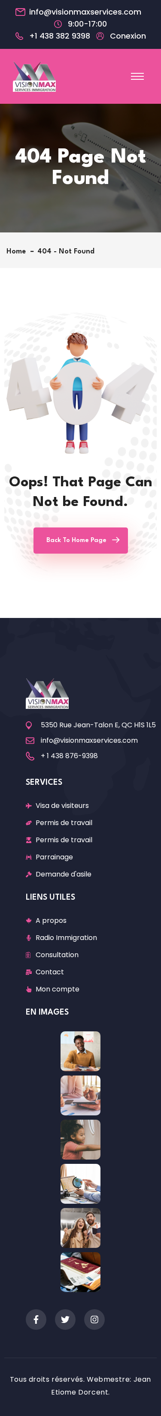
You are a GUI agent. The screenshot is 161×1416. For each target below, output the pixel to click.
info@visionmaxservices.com (85, 12)
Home (18, 251)
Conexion (128, 36)
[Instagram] (94, 1319)
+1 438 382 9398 (59, 36)
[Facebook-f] (36, 1319)
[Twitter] (65, 1319)
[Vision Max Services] (34, 76)
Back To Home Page (76, 540)
